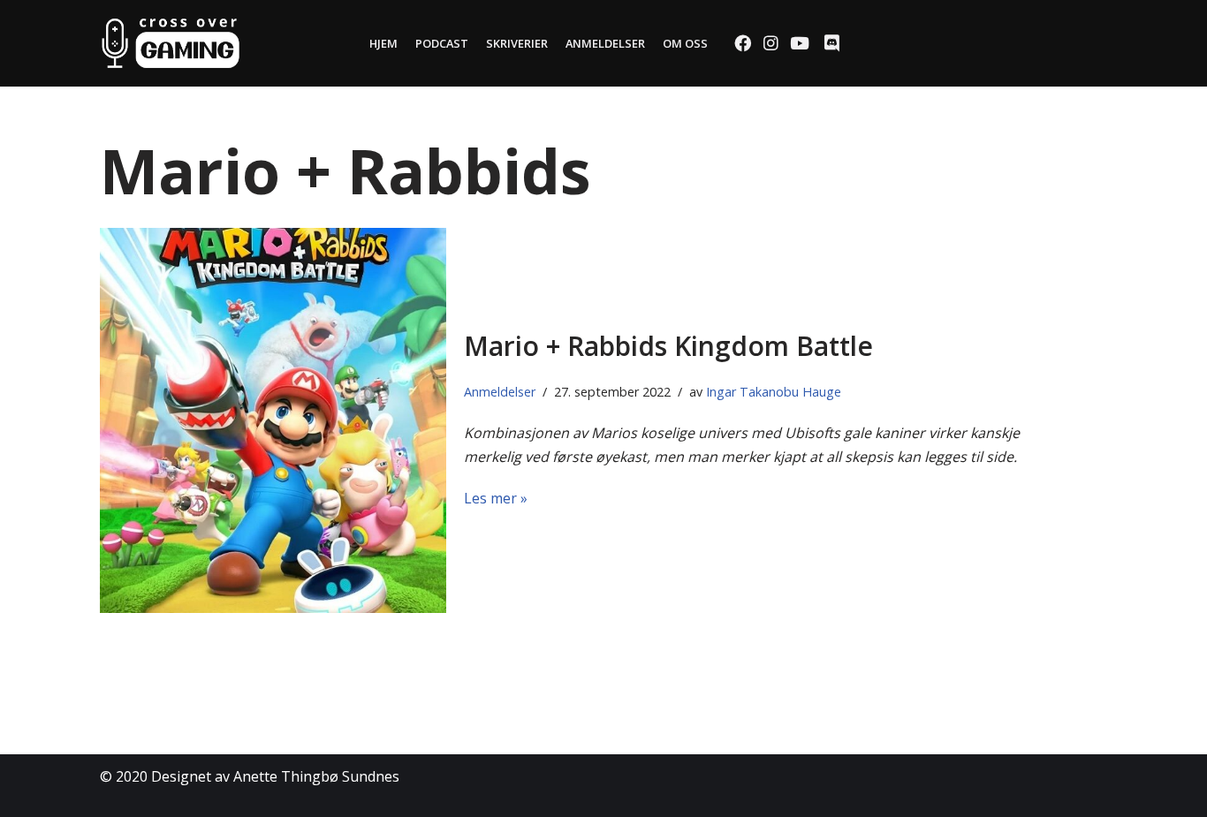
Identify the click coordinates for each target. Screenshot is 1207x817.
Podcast (441, 43)
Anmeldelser (605, 43)
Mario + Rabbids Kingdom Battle (668, 346)
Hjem (383, 43)
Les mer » (496, 498)
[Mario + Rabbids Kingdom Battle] (273, 420)
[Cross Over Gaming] (170, 43)
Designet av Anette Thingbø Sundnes (275, 776)
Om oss (685, 43)
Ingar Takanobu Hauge (773, 391)
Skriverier (517, 43)
